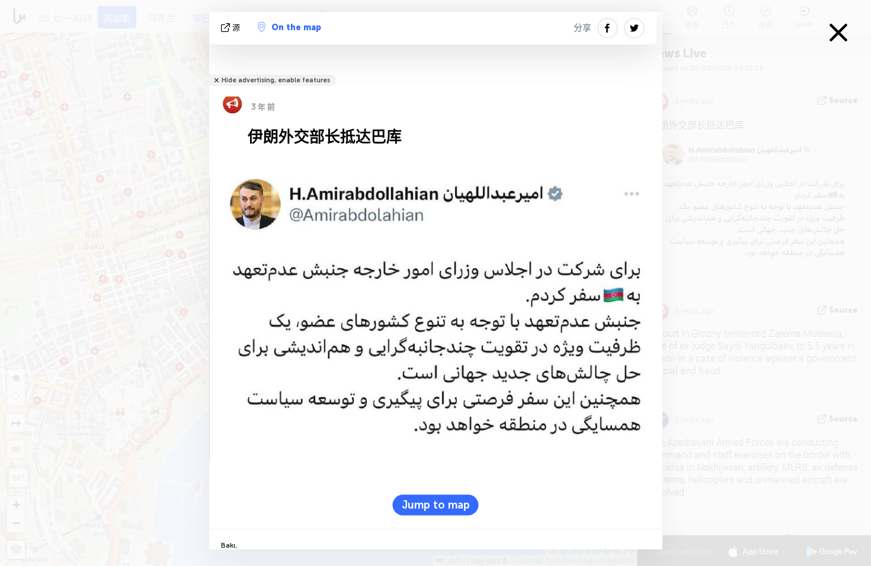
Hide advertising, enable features (276, 80)
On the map (296, 27)
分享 (582, 27)
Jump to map (436, 505)
